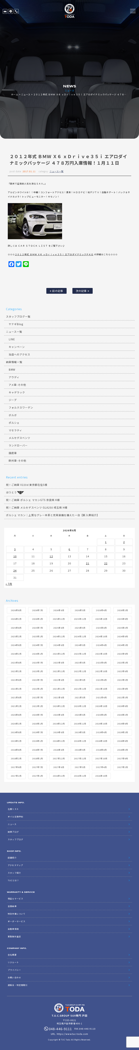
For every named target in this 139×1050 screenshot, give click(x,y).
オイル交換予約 (15, 816)
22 (106, 563)
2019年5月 (80, 732)
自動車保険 (13, 928)
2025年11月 (80, 618)
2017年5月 (80, 767)
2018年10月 (101, 740)
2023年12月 (59, 653)
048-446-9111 (16, 11)
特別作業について (16, 913)
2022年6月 (58, 679)
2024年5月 (80, 645)
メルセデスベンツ (19, 438)
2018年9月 (122, 740)
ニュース (25, 94)
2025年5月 (80, 627)
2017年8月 (16, 767)
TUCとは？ (13, 880)
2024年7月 (37, 645)
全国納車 (12, 906)
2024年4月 (101, 645)
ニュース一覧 (57, 171)
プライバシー (14, 969)
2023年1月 (37, 671)
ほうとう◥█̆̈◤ (15, 492)
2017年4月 (101, 767)
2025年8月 (16, 627)
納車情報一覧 (14, 362)
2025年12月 (59, 618)
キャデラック (17, 392)
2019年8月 (16, 732)
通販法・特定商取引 (17, 985)
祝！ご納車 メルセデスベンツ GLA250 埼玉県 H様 (36, 507)
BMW (12, 369)
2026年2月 (16, 618)
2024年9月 (122, 636)
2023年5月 (80, 662)
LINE (10, 11)
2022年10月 (101, 671)
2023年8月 (16, 662)
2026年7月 (37, 610)
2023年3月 (122, 662)
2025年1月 (37, 636)
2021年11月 (80, 688)
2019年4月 (101, 732)
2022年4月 (101, 679)
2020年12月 (59, 706)
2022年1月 (37, 688)
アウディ (14, 377)
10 (15, 556)
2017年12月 (59, 758)
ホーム (14, 94)
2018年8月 (16, 749)
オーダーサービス (16, 921)
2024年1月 (37, 653)
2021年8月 (16, 697)
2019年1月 (37, 740)
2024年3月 (122, 645)
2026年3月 (122, 610)
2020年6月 (58, 714)
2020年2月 (16, 723)
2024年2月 (16, 653)
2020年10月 (101, 706)
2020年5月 (80, 714)
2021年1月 (37, 706)
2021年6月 (58, 697)
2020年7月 (37, 714)
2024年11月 (80, 636)
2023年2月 (16, 671)
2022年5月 (80, 679)
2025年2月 (16, 636)
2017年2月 (16, 775)
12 (51, 556)
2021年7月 (37, 697)
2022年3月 (122, 679)
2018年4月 (101, 749)
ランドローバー (18, 445)
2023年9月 (122, 653)
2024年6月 (58, 645)
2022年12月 (59, 671)
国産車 (13, 453)
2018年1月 (37, 758)
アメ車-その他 (17, 385)
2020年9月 (122, 706)
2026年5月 (80, 610)
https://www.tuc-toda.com (72, 1033)
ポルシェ (14, 422)
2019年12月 (59, 723)
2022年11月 (80, 671)
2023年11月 (80, 653)
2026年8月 (16, 610)
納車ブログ (13, 831)
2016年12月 (59, 775)
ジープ (13, 400)
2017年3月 (122, 767)
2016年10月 (101, 775)
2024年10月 (101, 636)
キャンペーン (17, 347)
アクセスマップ (15, 865)
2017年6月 (58, 767)
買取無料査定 (14, 936)
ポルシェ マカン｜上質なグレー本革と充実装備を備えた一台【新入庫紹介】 (52, 515)
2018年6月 (58, 749)
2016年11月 (80, 775)
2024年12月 (59, 636)
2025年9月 (122, 618)
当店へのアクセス (19, 354)
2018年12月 (59, 740)
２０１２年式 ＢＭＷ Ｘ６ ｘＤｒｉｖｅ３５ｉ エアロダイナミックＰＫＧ (54, 254)
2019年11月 (80, 723)
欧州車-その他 (17, 460)
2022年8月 (16, 679)
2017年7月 (37, 767)
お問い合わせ (14, 977)
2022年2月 (16, 688)
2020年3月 (122, 714)
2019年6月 (58, 732)
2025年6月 (58, 627)
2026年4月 (101, 610)
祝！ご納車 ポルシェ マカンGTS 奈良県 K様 (33, 500)
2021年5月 (80, 697)
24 (15, 570)
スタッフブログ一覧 (18, 316)
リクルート (13, 962)
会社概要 (12, 954)
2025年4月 (101, 627)
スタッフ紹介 (14, 872)
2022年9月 (122, 671)
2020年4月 (101, 714)
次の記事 (81, 291)
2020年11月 (80, 706)
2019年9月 (122, 723)
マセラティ (15, 430)
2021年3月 (122, 697)
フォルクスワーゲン (21, 407)
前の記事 (57, 291)
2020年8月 (16, 714)
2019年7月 (37, 732)
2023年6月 (58, 662)
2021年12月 (59, 688)
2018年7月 (37, 749)
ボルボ (13, 415)
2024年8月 (16, 645)
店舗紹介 (12, 857)
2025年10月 (101, 618)
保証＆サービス (15, 898)
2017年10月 (101, 758)
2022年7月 (37, 679)
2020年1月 (37, 723)
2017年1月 (37, 775)
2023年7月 (37, 662)
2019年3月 (122, 732)
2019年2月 (16, 740)
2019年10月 (101, 723)
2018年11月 (80, 740)
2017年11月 (80, 758)
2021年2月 (16, 706)
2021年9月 (122, 688)
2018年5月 (80, 749)
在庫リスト (5, 11)
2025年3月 (122, 627)
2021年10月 (101, 688)
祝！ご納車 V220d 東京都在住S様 (26, 485)
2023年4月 (101, 662)
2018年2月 (16, 758)
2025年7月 (37, 627)
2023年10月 (101, 653)
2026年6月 (58, 610)
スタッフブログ (15, 839)
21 (87, 563)
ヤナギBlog (16, 324)
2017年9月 (122, 758)
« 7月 (9, 584)
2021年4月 (101, 697)
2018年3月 (122, 749)
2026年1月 (37, 618)
